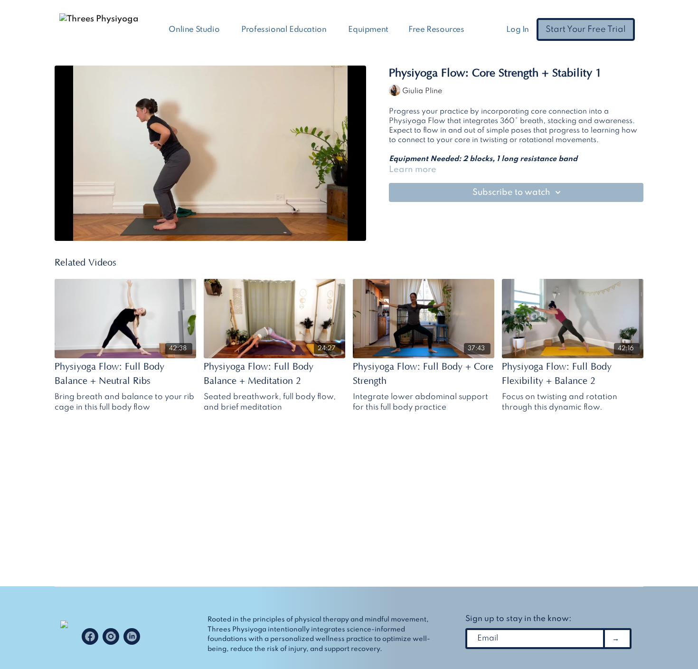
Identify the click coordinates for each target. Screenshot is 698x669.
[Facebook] (90, 636)
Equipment (368, 30)
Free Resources (437, 30)
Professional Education (284, 30)
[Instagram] (111, 636)
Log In (517, 30)
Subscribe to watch (511, 192)
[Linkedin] (131, 636)
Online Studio (195, 30)
